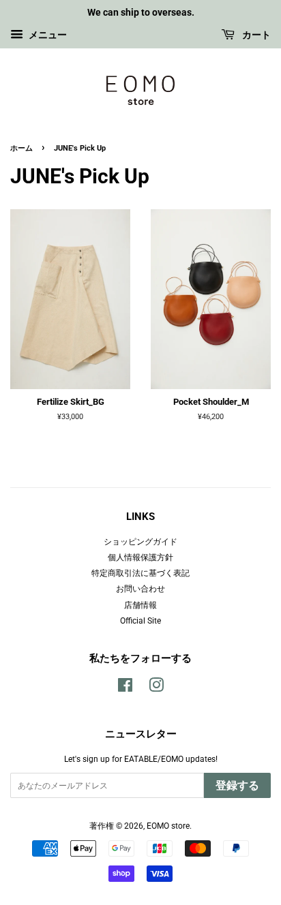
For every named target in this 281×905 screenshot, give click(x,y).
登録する (237, 785)
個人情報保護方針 (140, 557)
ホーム (21, 148)
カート (255, 34)
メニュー (47, 34)
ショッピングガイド (140, 542)
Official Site (140, 621)
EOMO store (168, 826)
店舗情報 (140, 605)
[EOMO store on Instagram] (156, 688)
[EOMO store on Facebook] (125, 688)
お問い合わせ (140, 589)
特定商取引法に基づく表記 (140, 573)
